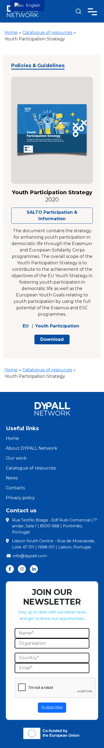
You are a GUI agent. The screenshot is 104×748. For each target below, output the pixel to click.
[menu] (27, 5)
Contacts (15, 487)
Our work (16, 458)
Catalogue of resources (47, 32)
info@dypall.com (30, 555)
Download (52, 339)
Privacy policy (20, 497)
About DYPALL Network (31, 448)
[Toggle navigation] (92, 10)
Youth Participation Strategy (52, 192)
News (12, 477)
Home (11, 32)
